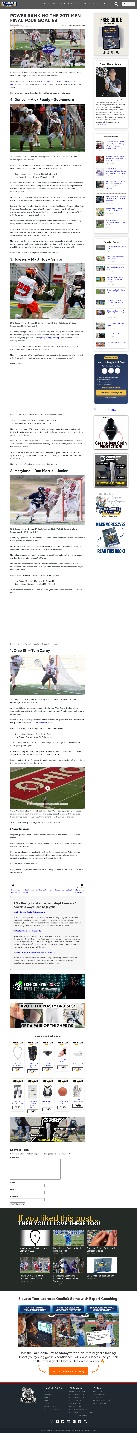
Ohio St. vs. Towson (54, 81)
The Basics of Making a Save (116, 342)
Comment (15, 1157)
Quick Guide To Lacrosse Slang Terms (115, 257)
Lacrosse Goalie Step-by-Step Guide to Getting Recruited (115, 279)
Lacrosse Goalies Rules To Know (115, 268)
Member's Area (129, 4)
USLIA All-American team (41, 723)
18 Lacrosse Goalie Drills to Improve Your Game (116, 291)
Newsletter (108, 4)
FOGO (63, 197)
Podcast (62, 4)
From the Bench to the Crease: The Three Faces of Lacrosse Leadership (116, 198)
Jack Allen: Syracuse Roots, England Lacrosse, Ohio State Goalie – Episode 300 (116, 158)
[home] (9, 4)
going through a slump (49, 337)
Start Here (47, 4)
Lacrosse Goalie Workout (115, 334)
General (71, 25)
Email (13, 1189)
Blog (55, 4)
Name (13, 1182)
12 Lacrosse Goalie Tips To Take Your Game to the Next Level (116, 313)
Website (14, 1196)
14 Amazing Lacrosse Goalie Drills (116, 247)
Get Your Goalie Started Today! (68, 1371)
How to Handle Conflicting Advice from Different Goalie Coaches (115, 223)
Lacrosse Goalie (79, 25)
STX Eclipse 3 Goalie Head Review (115, 324)
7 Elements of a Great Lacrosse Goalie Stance (115, 301)
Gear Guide (78, 4)
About (69, 4)
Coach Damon (101, 124)
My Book (87, 4)
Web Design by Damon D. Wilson (84, 1430)
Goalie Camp (97, 4)
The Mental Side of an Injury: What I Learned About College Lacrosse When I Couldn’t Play (116, 171)
